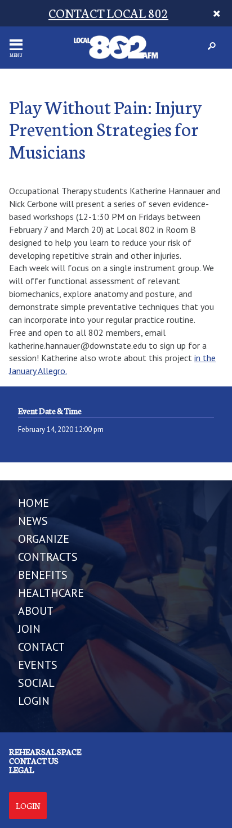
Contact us (34, 760)
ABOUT (35, 610)
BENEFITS (43, 574)
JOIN (29, 628)
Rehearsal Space (45, 751)
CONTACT (41, 646)
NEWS (33, 520)
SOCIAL (36, 682)
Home (33, 502)
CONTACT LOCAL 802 (108, 12)
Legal (21, 769)
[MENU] (16, 44)
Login (28, 805)
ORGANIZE (43, 538)
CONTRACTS (48, 556)
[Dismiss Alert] (217, 13)
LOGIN (34, 700)
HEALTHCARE (51, 592)
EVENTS (37, 664)
